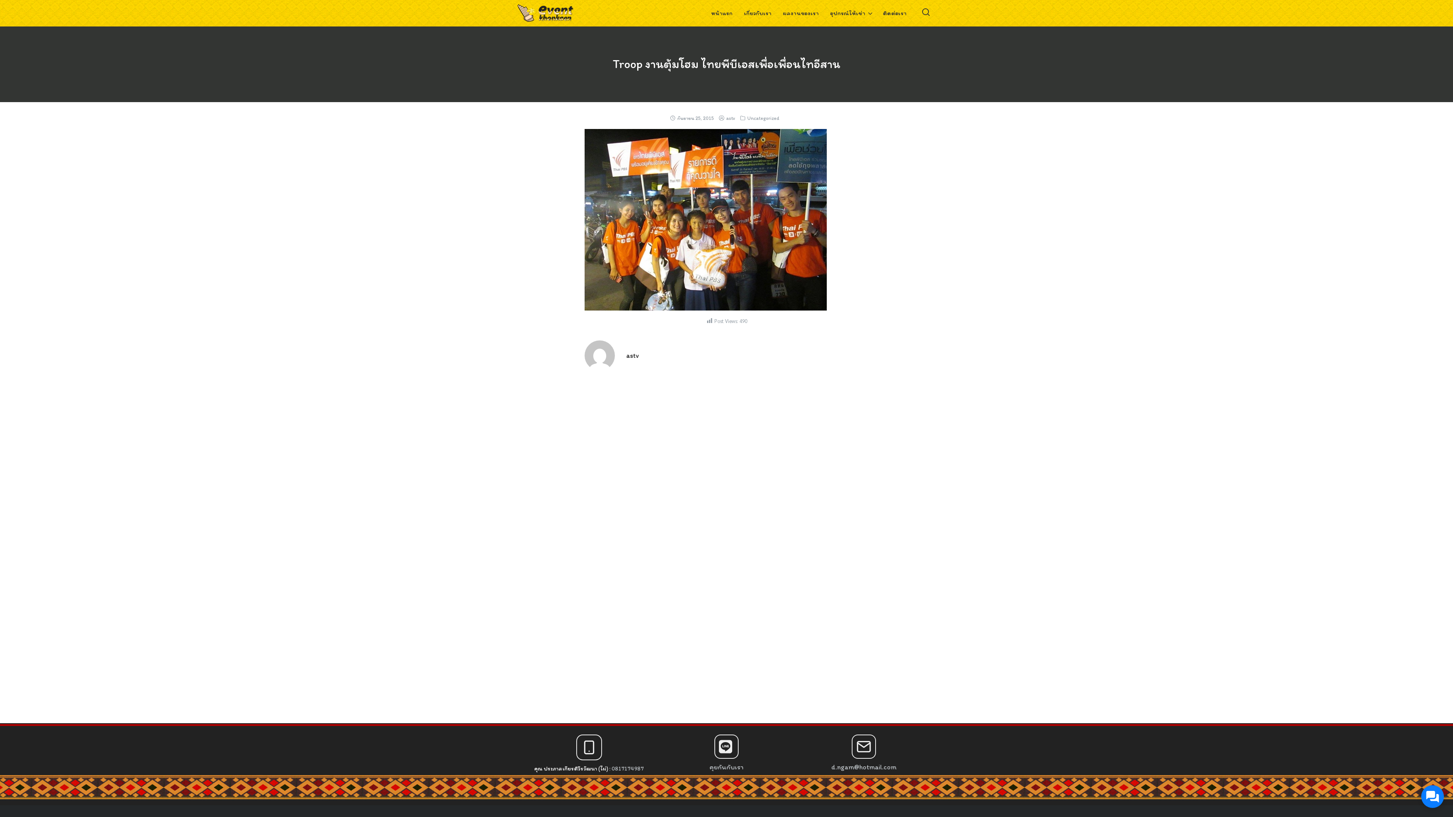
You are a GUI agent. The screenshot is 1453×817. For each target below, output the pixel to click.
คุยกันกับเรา (726, 767)
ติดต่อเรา (895, 13)
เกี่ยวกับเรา (758, 13)
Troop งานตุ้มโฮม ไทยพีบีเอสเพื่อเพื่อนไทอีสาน (726, 64)
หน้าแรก (722, 13)
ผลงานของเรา (801, 13)
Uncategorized (763, 118)
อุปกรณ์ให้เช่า (847, 13)
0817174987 (627, 768)
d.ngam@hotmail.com (863, 767)
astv (730, 118)
